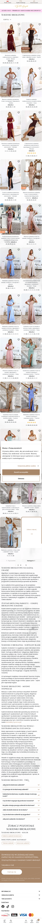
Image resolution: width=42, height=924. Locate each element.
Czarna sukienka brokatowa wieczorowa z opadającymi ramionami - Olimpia (10, 194)
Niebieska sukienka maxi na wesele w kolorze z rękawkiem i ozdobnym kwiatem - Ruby (10, 328)
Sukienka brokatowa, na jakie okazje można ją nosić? (20, 795)
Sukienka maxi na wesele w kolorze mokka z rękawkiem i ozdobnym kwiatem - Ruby (31, 328)
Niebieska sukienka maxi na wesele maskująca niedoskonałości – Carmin (31, 416)
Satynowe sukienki (23, 843)
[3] (31, 153)
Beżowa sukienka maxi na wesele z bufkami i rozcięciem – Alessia (31, 238)
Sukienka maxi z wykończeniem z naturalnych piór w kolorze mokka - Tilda (10, 507)
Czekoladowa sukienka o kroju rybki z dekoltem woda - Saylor (31, 56)
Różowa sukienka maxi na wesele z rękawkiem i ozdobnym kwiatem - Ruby (10, 372)
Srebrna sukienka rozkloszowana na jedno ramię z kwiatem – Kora (31, 101)
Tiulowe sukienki (8, 843)
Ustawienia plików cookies (27, 466)
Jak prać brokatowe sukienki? (14, 785)
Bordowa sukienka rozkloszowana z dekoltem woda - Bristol (10, 57)
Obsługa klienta (7, 895)
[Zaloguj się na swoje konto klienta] (26, 921)
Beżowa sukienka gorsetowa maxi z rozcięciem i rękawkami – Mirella (10, 101)
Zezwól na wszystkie (21, 472)
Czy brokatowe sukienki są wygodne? (16, 814)
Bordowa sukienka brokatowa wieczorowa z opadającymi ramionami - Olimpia (10, 145)
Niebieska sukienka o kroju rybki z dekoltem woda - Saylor (10, 551)
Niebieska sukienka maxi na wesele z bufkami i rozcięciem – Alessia (10, 282)
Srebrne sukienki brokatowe (12, 836)
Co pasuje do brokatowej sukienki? (15, 789)
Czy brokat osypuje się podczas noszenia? (18, 801)
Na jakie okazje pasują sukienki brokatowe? (19, 805)
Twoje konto (6, 899)
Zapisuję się (11, 872)
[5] (35, 153)
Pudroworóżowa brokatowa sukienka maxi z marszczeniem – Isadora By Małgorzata (10, 238)
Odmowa (21, 478)
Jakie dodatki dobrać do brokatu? (15, 810)
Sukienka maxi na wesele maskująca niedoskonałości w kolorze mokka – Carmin (10, 416)
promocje (17, 722)
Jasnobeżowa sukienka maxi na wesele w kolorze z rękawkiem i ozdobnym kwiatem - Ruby (31, 283)
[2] (29, 153)
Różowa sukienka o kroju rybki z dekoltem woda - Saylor (31, 506)
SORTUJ (7, 20)
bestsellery (9, 722)
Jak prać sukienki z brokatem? (14, 819)
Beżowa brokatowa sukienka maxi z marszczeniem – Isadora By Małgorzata (31, 194)
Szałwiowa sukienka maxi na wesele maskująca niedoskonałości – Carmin (31, 372)
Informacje (5, 891)
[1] (28, 153)
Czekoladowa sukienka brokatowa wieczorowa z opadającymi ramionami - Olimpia (31, 146)
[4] (33, 153)
